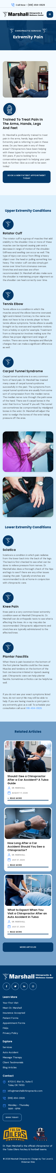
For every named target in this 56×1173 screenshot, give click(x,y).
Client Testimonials (13, 1062)
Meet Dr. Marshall (12, 1007)
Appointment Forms (14, 1023)
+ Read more (14, 798)
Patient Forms (10, 1018)
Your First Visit (10, 1002)
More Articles (28, 947)
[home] (24, 14)
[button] (50, 14)
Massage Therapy (12, 1057)
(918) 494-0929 (16, 1098)
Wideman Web (28, 1162)
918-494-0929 (34, 708)
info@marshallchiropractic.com (25, 1090)
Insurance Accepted (14, 1012)
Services (7, 1047)
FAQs (5, 1028)
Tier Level (46, 1159)
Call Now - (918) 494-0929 (30, 5)
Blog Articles (10, 1067)
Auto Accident (10, 1052)
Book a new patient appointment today (27, 177)
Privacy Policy (10, 1033)
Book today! (12, 1117)
